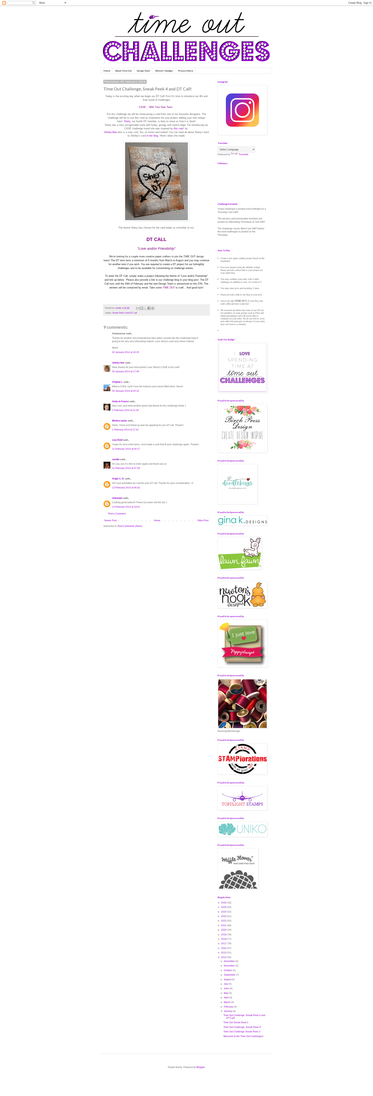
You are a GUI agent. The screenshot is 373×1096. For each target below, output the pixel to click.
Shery (127, 121)
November (229, 965)
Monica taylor (119, 420)
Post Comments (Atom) (130, 526)
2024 (224, 911)
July (226, 984)
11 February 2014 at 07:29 (126, 468)
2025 (224, 907)
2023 (224, 916)
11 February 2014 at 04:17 (126, 449)
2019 (224, 934)
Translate (243, 154)
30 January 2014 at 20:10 (125, 391)
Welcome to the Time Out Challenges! (243, 1036)
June (227, 988)
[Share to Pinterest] (153, 308)
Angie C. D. (118, 478)
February (229, 1006)
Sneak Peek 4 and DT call (124, 313)
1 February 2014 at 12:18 (125, 410)
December (229, 961)
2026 (224, 902)
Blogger (201, 1067)
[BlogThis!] (142, 308)
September (230, 974)
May (226, 993)
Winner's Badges (164, 70)
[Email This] (138, 308)
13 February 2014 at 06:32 (126, 487)
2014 (224, 957)
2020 (224, 930)
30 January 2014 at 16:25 (125, 352)
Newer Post (110, 520)
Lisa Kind (117, 440)
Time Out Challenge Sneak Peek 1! (242, 1031)
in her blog (152, 135)
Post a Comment (117, 513)
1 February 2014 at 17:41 (125, 429)
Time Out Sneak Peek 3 (235, 1022)
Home (107, 70)
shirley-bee (118, 362)
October (228, 970)
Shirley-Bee (110, 132)
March (227, 1002)
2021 (224, 925)
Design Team (143, 70)
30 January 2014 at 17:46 (125, 371)
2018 (224, 939)
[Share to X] (145, 308)
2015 (224, 952)
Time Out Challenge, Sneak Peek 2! (242, 1027)
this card (178, 128)
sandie (115, 459)
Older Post (202, 520)
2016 (224, 948)
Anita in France (120, 401)
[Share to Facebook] (149, 308)
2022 (224, 920)
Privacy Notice (185, 70)
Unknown (117, 498)
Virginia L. (117, 382)
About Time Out (123, 70)
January (228, 1011)
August (228, 979)
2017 (224, 943)
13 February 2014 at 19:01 (126, 507)
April (226, 997)
